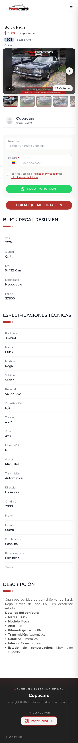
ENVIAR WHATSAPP (42, 189)
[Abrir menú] (71, 7)
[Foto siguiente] (69, 71)
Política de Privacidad (45, 173)
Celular (13, 158)
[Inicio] (18, 7)
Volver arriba (15, 736)
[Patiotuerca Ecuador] (39, 721)
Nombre (13, 141)
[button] (10, 101)
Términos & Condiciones (24, 177)
